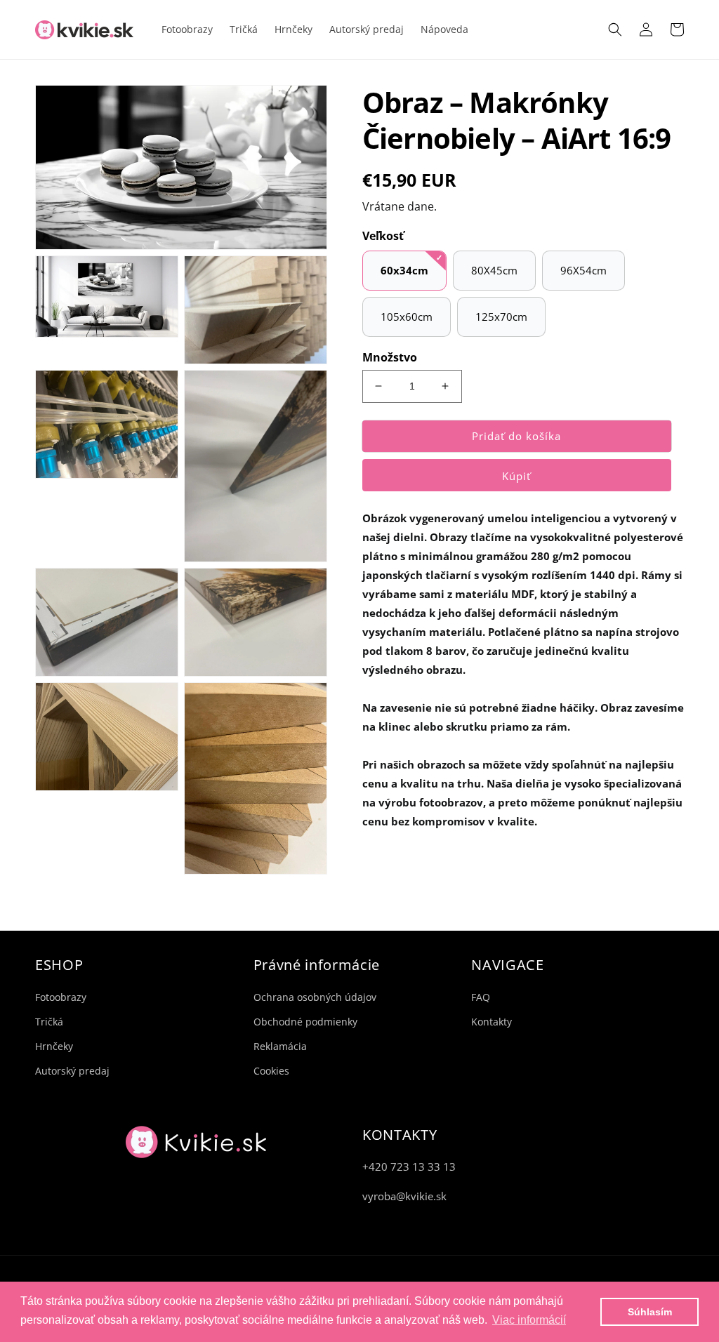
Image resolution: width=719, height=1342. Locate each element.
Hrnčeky (54, 1046)
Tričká (49, 1021)
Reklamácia (280, 1046)
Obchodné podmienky (305, 1021)
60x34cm (404, 270)
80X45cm (494, 270)
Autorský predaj (72, 1070)
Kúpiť (516, 476)
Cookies (271, 1070)
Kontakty (491, 1021)
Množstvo (389, 357)
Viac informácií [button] (529, 1320)
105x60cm (407, 317)
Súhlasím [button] (650, 1311)
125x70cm (501, 317)
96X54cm (583, 270)
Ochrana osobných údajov (314, 997)
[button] (615, 29)
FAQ (480, 997)
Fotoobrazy (60, 997)
